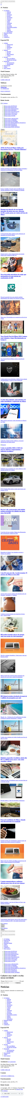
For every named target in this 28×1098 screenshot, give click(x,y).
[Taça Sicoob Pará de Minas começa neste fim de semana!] (12, 356)
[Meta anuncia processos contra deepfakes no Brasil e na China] (10, 418)
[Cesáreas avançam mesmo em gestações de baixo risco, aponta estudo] (8, 611)
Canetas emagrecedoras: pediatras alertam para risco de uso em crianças (13, 882)
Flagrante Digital (8, 33)
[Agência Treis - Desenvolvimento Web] (19, 1089)
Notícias (9, 12)
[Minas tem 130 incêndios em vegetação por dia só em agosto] (10, 314)
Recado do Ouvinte (11, 60)
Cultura (8, 20)
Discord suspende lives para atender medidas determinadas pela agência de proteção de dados (12, 297)
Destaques (9, 14)
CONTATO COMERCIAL (7, 1076)
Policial (8, 13)
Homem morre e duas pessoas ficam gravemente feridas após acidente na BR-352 (12, 254)
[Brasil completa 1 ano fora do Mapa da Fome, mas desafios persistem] (10, 899)
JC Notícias (6, 10)
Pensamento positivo (12, 27)
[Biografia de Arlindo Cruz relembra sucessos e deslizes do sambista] (10, 549)
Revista (8, 53)
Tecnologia (9, 17)
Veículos (9, 19)
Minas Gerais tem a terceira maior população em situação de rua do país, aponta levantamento (12, 676)
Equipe (8, 46)
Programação (7, 65)
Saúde (8, 21)
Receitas (9, 51)
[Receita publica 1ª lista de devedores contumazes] (12, 798)
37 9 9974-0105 (4, 1096)
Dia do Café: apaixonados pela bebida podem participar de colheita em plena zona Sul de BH (13, 511)
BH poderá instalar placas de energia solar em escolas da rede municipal (12, 635)
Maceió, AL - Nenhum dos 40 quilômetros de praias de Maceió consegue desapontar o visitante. (13, 717)
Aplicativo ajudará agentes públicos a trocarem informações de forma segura (12, 441)
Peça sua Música (11, 58)
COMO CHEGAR (5, 79)
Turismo (9, 24)
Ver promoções (10, 62)
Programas (9, 47)
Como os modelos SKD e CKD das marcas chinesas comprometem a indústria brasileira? (12, 449)
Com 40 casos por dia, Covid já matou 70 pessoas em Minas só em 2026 (14, 573)
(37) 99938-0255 (5, 88)
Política (8, 28)
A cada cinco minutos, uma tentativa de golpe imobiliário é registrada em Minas (13, 400)
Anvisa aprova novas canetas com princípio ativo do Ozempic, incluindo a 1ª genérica (13, 594)
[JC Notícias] (4, 103)
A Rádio (6, 43)
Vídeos (5, 34)
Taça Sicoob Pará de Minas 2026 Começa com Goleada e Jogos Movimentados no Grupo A (14, 338)
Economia (9, 26)
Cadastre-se (6, 37)
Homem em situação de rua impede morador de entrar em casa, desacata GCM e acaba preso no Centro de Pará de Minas (14, 212)
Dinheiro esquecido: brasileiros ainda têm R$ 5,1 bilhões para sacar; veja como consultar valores (14, 759)
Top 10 (8, 48)
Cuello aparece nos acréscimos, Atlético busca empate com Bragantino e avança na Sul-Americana (14, 379)
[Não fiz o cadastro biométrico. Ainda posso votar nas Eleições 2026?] (12, 652)
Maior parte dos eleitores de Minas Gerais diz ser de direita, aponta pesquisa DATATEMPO (13, 861)
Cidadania (9, 23)
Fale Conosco (7, 68)
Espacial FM (7, 940)
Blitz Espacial (10, 54)
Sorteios (9, 30)
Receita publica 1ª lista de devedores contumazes (12, 800)
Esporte (9, 16)
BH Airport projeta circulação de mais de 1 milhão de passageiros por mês (14, 697)
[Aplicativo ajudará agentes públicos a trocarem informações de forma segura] (11, 438)
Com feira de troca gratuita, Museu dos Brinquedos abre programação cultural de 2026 (13, 532)
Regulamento (10, 64)
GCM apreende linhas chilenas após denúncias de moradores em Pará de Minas (13, 234)
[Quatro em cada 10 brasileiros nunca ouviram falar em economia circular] (10, 777)
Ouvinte (6, 57)
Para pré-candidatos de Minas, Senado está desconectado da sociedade (13, 820)
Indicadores (10, 31)
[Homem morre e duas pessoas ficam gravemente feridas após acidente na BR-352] (10, 251)
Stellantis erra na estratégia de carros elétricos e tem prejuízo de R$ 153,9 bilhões (13, 469)
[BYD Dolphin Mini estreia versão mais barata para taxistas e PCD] (12, 486)
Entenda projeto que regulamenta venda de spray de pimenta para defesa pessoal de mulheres (13, 841)
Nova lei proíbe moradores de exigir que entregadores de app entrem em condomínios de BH (13, 276)
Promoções (6, 61)
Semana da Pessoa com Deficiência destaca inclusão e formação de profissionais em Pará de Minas (14, 169)
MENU (2, 129)
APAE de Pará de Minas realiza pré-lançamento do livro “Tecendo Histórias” (14, 148)
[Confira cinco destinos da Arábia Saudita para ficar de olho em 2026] (12, 734)
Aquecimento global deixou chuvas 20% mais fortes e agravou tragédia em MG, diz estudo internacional (14, 920)
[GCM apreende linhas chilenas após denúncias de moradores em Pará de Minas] (10, 231)
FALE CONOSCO (5, 91)
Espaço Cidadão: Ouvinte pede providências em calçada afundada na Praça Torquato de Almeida (12, 189)
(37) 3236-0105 (12, 1061)
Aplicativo (6, 941)
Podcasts (6, 35)
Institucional (10, 44)
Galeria (8, 55)
